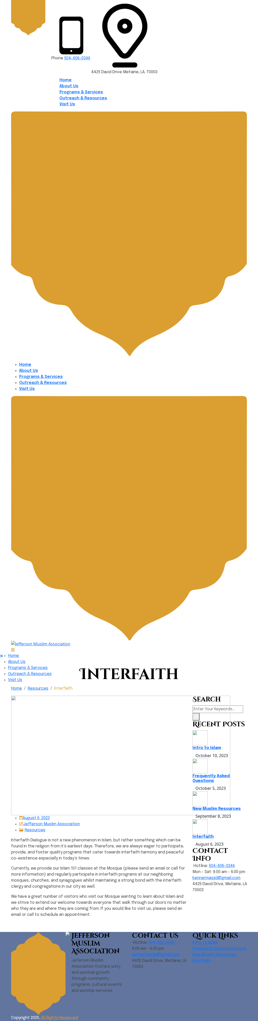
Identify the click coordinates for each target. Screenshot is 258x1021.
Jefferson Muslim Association (51, 824)
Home (65, 80)
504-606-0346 (77, 58)
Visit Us (67, 104)
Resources (38, 688)
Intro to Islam (206, 748)
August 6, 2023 (36, 818)
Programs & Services (81, 92)
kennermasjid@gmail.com (216, 878)
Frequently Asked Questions (219, 949)
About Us (68, 86)
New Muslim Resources (216, 809)
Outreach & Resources (83, 98)
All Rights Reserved (59, 1018)
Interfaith (203, 837)
